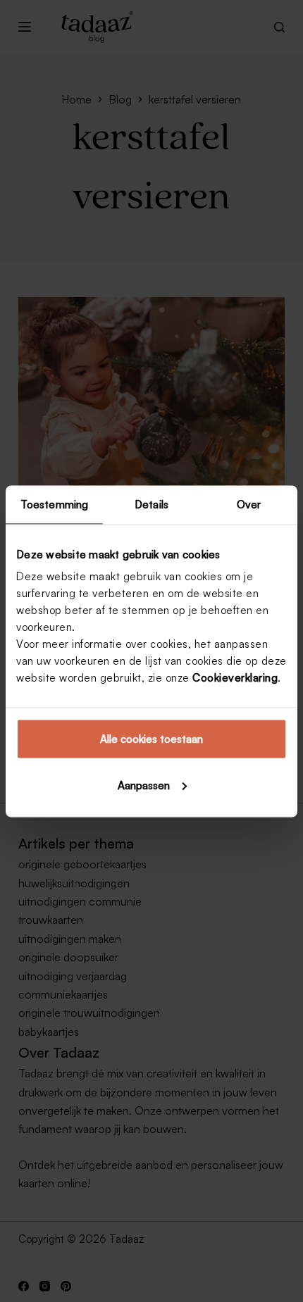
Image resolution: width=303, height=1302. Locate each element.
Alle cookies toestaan (151, 739)
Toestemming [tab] (54, 504)
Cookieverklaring (235, 677)
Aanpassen (144, 784)
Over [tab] (249, 504)
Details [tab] (151, 504)
